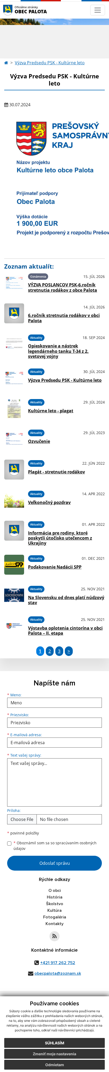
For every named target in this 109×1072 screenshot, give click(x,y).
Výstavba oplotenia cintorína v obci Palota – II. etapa (65, 630)
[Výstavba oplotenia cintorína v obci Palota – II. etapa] (14, 626)
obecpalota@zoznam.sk (57, 973)
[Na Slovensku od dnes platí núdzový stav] (14, 595)
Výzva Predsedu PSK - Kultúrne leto (50, 63)
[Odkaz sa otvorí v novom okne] (54, 936)
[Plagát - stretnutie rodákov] (14, 470)
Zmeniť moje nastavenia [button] (54, 1054)
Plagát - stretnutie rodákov (56, 472)
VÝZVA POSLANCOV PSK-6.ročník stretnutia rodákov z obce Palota (62, 287)
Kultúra (54, 910)
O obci (54, 890)
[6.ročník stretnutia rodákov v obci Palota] (14, 313)
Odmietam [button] (54, 1064)
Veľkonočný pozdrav (49, 502)
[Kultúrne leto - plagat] (14, 408)
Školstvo (54, 904)
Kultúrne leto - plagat (50, 411)
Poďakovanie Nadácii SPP (54, 567)
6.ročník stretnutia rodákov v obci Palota (64, 317)
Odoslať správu (54, 863)
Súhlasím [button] (54, 1043)
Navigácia (16, 10)
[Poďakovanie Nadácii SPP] (14, 565)
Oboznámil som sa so (55, 845)
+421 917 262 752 (57, 963)
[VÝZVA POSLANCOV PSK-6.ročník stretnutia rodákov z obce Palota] (14, 283)
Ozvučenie (39, 441)
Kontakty (54, 924)
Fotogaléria (54, 917)
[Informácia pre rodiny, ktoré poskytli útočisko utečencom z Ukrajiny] (14, 532)
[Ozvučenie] (14, 439)
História (54, 897)
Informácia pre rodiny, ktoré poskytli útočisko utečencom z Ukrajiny (60, 538)
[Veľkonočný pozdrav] (14, 500)
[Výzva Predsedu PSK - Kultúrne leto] (14, 378)
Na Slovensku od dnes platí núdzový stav (66, 600)
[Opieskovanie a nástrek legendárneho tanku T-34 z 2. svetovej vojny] (14, 345)
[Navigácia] (97, 10)
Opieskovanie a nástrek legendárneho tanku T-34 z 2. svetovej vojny (58, 351)
